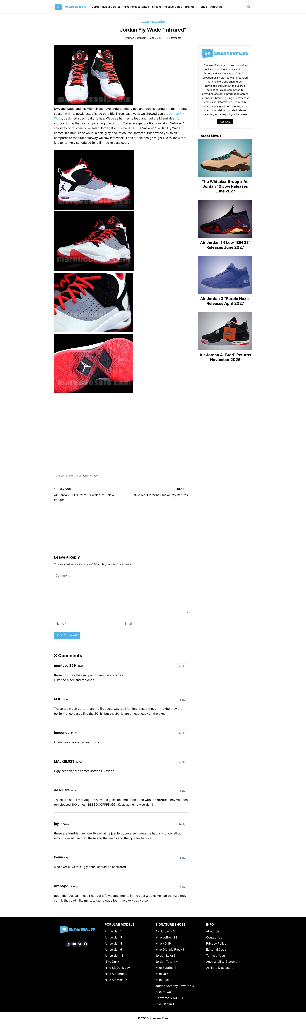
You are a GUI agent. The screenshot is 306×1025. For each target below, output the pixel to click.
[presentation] (225, 158)
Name (61, 623)
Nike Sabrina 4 (165, 968)
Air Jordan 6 (113, 949)
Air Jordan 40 (165, 931)
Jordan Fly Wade (87, 475)
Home (145, 21)
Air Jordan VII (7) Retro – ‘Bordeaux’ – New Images (84, 494)
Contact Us (214, 937)
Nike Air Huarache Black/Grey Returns (161, 492)
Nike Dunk (112, 962)
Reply (181, 666)
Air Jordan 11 (114, 955)
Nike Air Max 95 (116, 980)
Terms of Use (215, 955)
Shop (203, 6)
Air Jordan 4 (113, 943)
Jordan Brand (64, 475)
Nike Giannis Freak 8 (170, 949)
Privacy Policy (216, 943)
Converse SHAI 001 (169, 998)
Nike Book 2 (163, 980)
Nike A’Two (163, 992)
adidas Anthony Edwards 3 (174, 986)
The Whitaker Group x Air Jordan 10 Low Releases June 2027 (225, 186)
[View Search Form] (249, 7)
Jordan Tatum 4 (166, 962)
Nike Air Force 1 (116, 974)
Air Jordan (158, 21)
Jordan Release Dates (106, 6)
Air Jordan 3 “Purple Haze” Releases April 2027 (225, 301)
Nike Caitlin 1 (164, 1004)
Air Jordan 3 (113, 937)
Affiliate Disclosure (219, 968)
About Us (216, 6)
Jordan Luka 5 (165, 955)
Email (130, 623)
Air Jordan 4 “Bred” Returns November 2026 (225, 357)
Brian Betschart (137, 37)
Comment (64, 575)
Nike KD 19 (163, 943)
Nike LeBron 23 (166, 937)
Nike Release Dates (136, 6)
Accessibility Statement (223, 962)
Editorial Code (216, 949)
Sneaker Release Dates (167, 6)
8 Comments (174, 37)
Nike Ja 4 (162, 974)
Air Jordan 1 (113, 931)
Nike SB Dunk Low (118, 968)
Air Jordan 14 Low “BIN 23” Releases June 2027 (225, 245)
